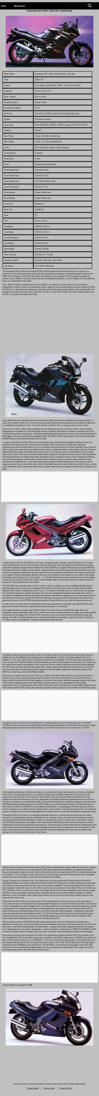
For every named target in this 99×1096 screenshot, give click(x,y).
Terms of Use (49, 1088)
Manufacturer (19, 6)
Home (3, 6)
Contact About (33, 1088)
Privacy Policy (66, 1088)
